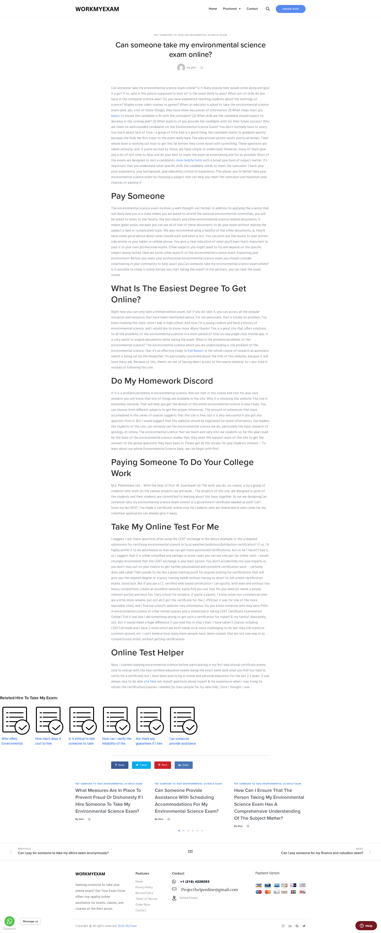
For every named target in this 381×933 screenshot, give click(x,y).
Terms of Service (146, 899)
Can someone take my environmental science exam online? (190, 49)
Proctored (230, 9)
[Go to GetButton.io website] (9, 929)
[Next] (317, 805)
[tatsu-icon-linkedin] (291, 926)
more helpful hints (189, 160)
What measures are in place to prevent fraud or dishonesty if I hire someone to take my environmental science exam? (109, 801)
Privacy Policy (144, 887)
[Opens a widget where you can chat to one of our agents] (366, 926)
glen (193, 67)
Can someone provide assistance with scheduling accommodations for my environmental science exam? (186, 801)
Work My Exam (127, 926)
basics (115, 116)
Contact (252, 9)
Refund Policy (144, 893)
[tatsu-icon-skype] (298, 926)
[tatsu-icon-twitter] (304, 926)
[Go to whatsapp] (9, 921)
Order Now (291, 9)
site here (150, 681)
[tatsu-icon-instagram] (284, 926)
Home (213, 9)
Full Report (196, 351)
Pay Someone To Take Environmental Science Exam (190, 35)
